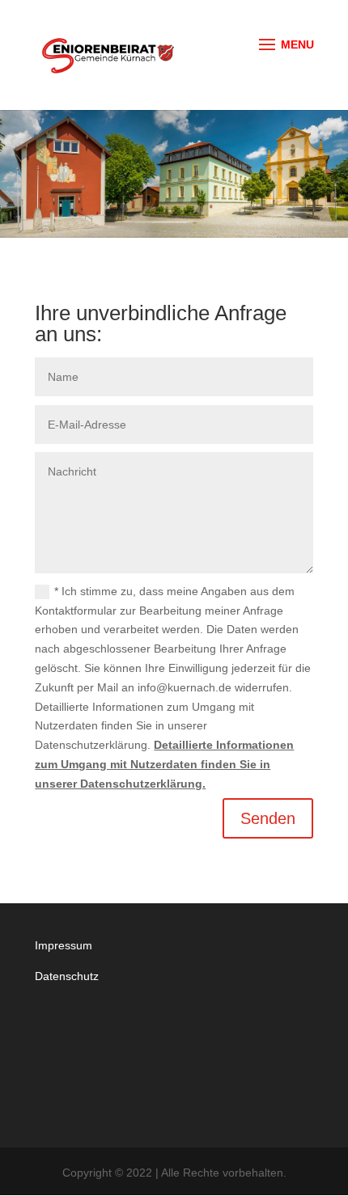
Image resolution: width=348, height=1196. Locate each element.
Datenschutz (67, 976)
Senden (267, 818)
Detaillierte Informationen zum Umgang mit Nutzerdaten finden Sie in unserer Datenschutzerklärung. (164, 764)
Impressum (63, 945)
